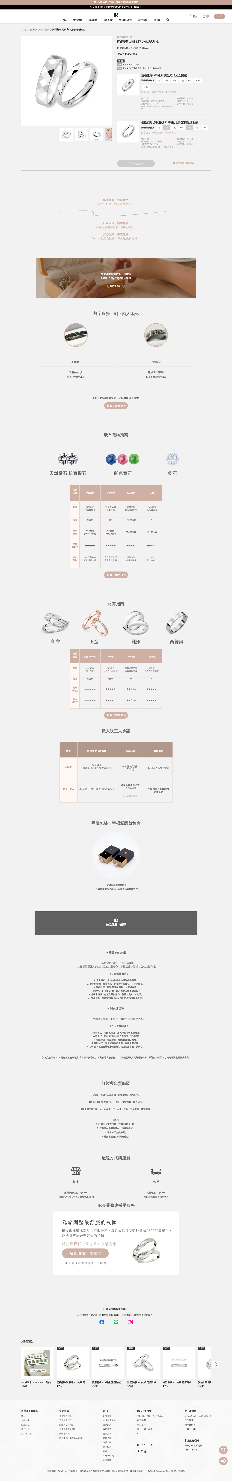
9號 (189, 80)
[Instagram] (142, 1451)
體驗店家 (107, 1438)
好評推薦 (107, 1433)
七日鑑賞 (73, 1471)
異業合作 (95, 1471)
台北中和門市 (144, 1411)
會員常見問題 (65, 1416)
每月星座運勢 (109, 1420)
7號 (174, 80)
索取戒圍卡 (158, 92)
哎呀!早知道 (108, 1455)
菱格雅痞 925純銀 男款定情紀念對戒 (164, 75)
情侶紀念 (107, 1447)
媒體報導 (107, 1429)
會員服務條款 (136, 1471)
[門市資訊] (223, 1450)
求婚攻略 (107, 1460)
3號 (159, 127)
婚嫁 (105, 1451)
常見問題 (62, 1471)
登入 (194, 16)
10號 (198, 80)
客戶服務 (142, 20)
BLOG (157, 20)
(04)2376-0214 (190, 1416)
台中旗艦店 (190, 1411)
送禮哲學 (107, 1442)
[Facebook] (138, 1451)
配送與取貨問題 (66, 1425)
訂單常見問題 (65, 1420)
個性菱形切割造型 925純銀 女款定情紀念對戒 (169, 122)
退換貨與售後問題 (67, 1429)
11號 (146, 87)
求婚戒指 (77, 20)
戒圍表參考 (170, 92)
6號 (166, 80)
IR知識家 (107, 1416)
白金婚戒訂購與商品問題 (70, 1438)
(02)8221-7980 (143, 1416)
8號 (182, 80)
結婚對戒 (93, 20)
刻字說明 (145, 92)
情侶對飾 (108, 20)
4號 (166, 127)
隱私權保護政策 (120, 1471)
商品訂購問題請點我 (186, 163)
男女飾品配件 (125, 20)
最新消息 (107, 1425)
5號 (159, 80)
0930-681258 (205, 1416)
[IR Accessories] (116, 15)
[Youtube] (145, 1451)
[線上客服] (223, 1461)
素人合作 (105, 1471)
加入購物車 (137, 164)
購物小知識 (64, 1433)
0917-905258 (157, 1416)
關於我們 (51, 1471)
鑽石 (65, 20)
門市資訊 (219, 16)
